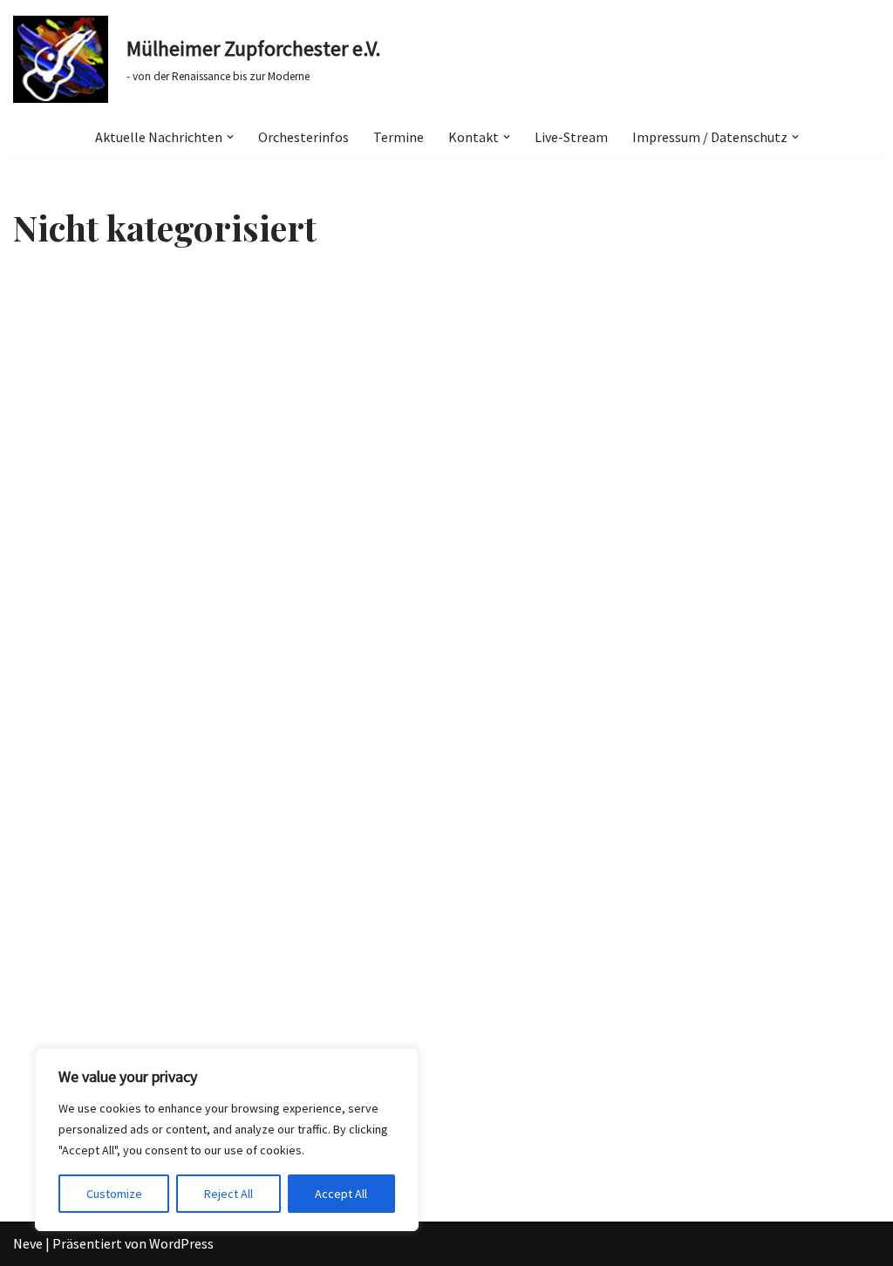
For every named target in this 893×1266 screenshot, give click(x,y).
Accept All (341, 1193)
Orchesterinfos (303, 137)
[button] (230, 136)
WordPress (181, 1243)
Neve (28, 1243)
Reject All (228, 1193)
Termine (398, 137)
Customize (114, 1193)
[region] (227, 1139)
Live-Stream (571, 137)
